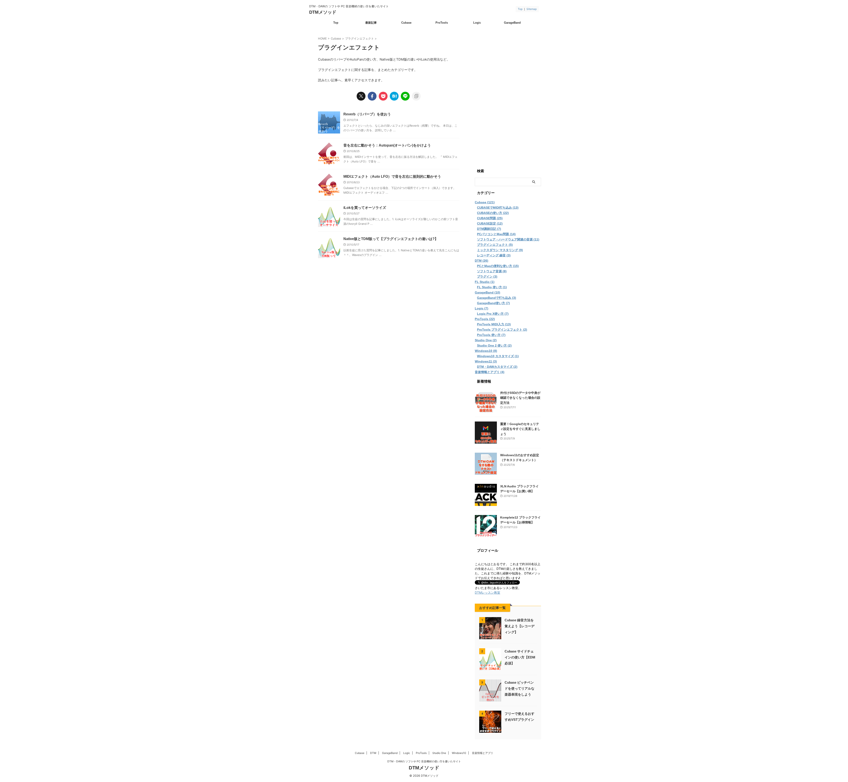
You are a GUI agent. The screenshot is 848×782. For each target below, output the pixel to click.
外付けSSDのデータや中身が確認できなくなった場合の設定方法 (520, 397)
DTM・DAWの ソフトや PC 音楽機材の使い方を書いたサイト (424, 761)
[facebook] (372, 96)
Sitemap (531, 9)
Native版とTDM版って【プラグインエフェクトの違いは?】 (390, 239)
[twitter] (361, 96)
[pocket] (383, 96)
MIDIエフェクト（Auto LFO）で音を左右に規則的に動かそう (392, 176)
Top (520, 9)
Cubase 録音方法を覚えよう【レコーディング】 (519, 626)
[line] (405, 96)
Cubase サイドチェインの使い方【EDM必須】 (520, 657)
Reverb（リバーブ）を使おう (367, 114)
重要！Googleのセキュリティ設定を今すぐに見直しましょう (520, 429)
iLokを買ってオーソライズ (364, 208)
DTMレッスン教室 (487, 592)
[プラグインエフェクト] (394, 96)
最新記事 (371, 22)
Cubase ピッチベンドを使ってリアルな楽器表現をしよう (519, 688)
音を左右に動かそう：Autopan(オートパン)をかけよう (387, 145)
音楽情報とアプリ (482, 753)
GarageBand (512, 22)
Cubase (406, 22)
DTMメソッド (322, 12)
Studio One (439, 753)
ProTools (441, 22)
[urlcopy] (416, 96)
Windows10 (459, 753)
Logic (477, 22)
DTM (373, 753)
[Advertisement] (508, 95)
